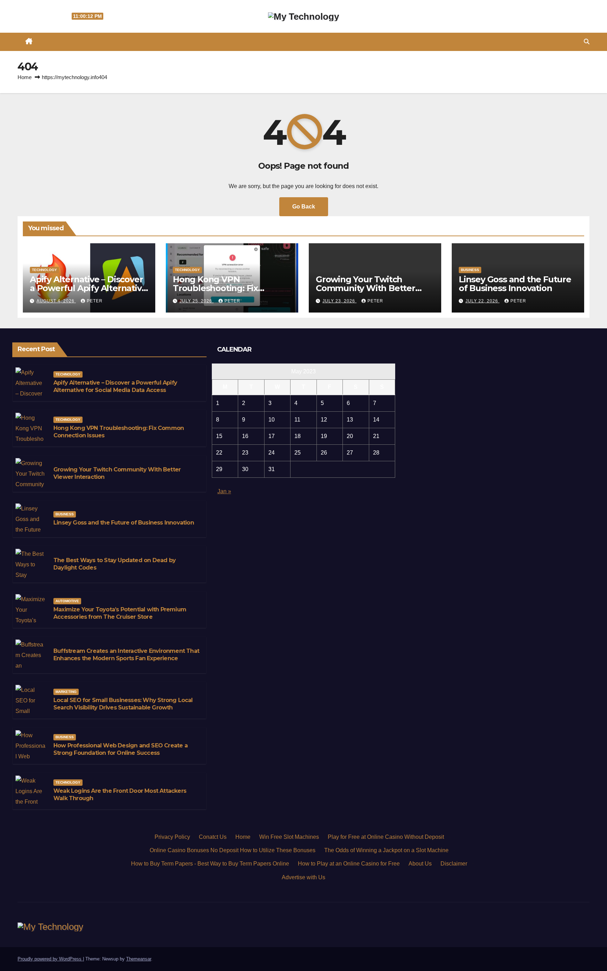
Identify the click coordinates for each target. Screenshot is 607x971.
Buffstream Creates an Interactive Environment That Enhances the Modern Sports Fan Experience (126, 655)
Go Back (303, 207)
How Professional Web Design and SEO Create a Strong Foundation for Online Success (120, 749)
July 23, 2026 (339, 300)
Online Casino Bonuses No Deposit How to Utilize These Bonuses (232, 850)
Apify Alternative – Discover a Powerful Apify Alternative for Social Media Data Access (88, 288)
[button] (586, 42)
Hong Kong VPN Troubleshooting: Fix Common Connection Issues (230, 288)
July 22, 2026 (482, 300)
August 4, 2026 (56, 300)
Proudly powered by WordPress (50, 959)
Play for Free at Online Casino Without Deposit (386, 837)
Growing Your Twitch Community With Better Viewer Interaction (365, 288)
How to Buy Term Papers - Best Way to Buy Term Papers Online (210, 864)
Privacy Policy (172, 837)
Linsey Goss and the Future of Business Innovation (515, 283)
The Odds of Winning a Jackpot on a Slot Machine (386, 850)
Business (470, 270)
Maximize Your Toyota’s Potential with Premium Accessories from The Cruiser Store (119, 613)
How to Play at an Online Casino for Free (349, 864)
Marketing (66, 692)
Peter (95, 300)
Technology (44, 270)
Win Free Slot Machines (289, 837)
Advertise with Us (303, 877)
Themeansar (138, 959)
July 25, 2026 (197, 300)
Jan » (224, 491)
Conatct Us (213, 837)
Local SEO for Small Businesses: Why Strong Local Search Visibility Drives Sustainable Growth (123, 704)
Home (25, 77)
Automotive (67, 601)
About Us (420, 864)
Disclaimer (453, 864)
